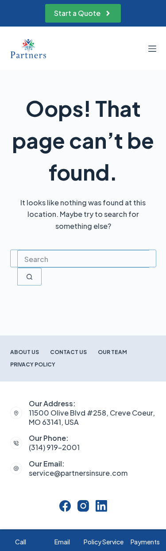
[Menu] (152, 49)
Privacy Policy (32, 364)
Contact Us (68, 352)
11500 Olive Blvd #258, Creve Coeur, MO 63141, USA (92, 417)
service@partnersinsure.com (78, 473)
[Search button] (29, 276)
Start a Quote (77, 13)
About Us (24, 352)
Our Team (112, 352)
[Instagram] (83, 506)
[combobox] (83, 259)
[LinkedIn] (101, 506)
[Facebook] (65, 506)
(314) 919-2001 (54, 447)
